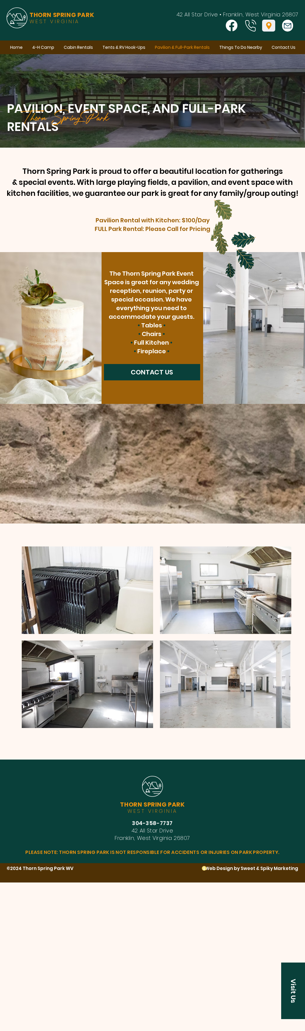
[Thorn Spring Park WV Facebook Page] (231, 25)
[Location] (268, 26)
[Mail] (287, 26)
